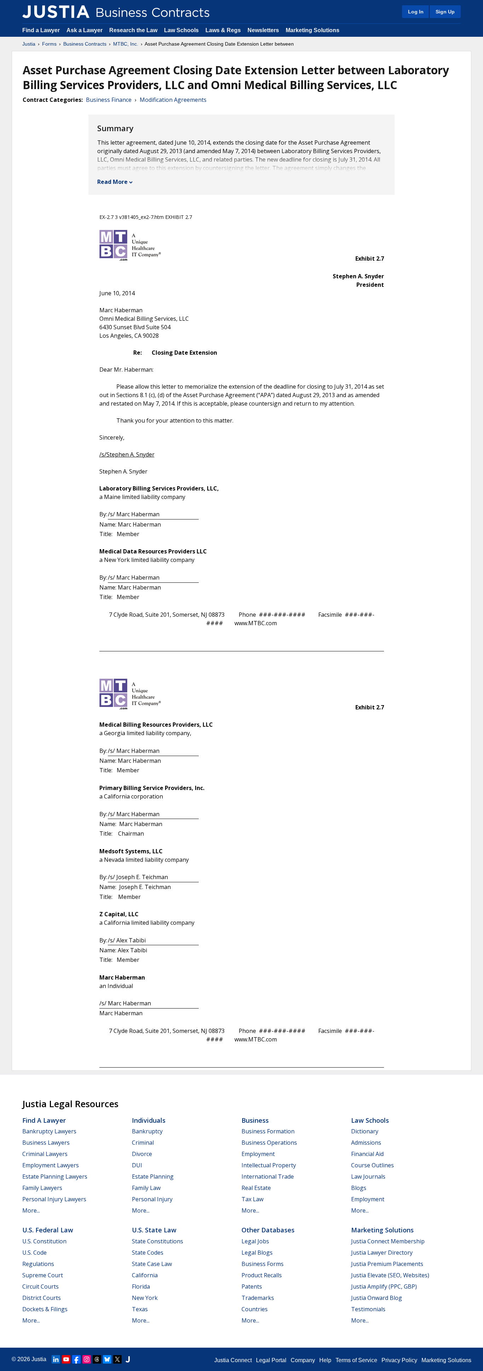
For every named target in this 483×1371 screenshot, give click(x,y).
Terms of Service (356, 1360)
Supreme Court (42, 1275)
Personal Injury (152, 1199)
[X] (117, 1359)
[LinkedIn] (56, 1359)
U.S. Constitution (44, 1241)
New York (145, 1298)
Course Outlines (372, 1165)
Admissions (366, 1142)
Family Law (146, 1188)
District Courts (41, 1298)
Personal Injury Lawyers (54, 1199)
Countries (255, 1309)
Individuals (148, 1120)
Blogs (358, 1188)
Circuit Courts (40, 1286)
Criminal (143, 1142)
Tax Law (252, 1199)
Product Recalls (262, 1275)
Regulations (38, 1264)
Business (255, 1120)
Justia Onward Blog (376, 1298)
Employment (258, 1154)
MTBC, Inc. (125, 44)
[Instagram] (86, 1359)
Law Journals (368, 1176)
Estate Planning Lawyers (54, 1176)
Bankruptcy (147, 1131)
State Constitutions (157, 1241)
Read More (112, 182)
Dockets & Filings (45, 1309)
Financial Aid (367, 1154)
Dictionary (364, 1131)
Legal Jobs (255, 1241)
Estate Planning (153, 1176)
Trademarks (258, 1298)
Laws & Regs (223, 30)
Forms (49, 44)
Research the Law (133, 30)
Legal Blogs (257, 1252)
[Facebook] (76, 1359)
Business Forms (263, 1264)
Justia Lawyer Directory (382, 1252)
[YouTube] (66, 1359)
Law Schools (181, 30)
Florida (141, 1286)
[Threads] (97, 1359)
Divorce (142, 1154)
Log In (416, 11)
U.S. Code (34, 1252)
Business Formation (268, 1131)
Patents (252, 1286)
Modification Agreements (173, 100)
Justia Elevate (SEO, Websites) (390, 1275)
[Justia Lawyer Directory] (127, 1359)
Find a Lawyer (41, 30)
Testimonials (368, 1309)
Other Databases (268, 1230)
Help (325, 1360)
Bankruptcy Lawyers (49, 1131)
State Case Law (152, 1264)
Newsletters (263, 30)
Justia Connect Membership (388, 1241)
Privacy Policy (399, 1360)
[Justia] (55, 11)
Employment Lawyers (50, 1165)
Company (303, 1360)
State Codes (147, 1252)
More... (31, 1210)
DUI (137, 1165)
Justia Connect (233, 1360)
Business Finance (109, 100)
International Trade (268, 1176)
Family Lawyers (42, 1188)
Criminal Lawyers (45, 1154)
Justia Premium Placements (387, 1264)
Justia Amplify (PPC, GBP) (384, 1286)
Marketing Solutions (312, 30)
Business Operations (269, 1142)
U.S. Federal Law (47, 1230)
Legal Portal (271, 1360)
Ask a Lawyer (85, 30)
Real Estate (256, 1188)
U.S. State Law (154, 1230)
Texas (140, 1309)
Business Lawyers (46, 1142)
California (145, 1275)
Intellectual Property (269, 1165)
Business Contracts (84, 44)
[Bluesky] (107, 1359)
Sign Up (445, 11)
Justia (28, 44)
